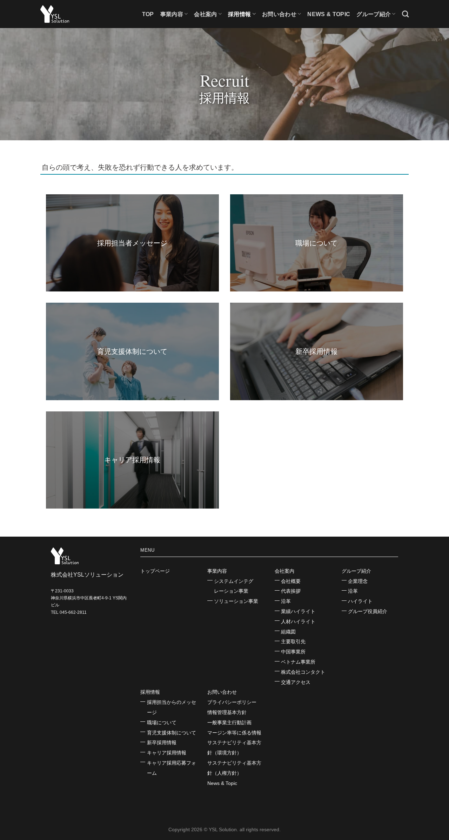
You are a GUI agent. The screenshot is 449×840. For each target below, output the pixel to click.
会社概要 (291, 581)
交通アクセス (295, 682)
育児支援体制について (171, 732)
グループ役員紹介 (367, 611)
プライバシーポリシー (231, 702)
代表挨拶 (291, 591)
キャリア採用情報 (166, 752)
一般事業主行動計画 (229, 722)
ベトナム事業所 (298, 662)
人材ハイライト (298, 621)
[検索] (405, 13)
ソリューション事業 (236, 601)
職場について (161, 722)
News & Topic (328, 14)
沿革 (286, 601)
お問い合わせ (222, 692)
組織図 (288, 631)
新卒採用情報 (161, 742)
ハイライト (360, 601)
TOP (148, 14)
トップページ (155, 571)
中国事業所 (293, 651)
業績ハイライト (298, 611)
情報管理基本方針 (227, 712)
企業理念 (358, 581)
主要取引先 (293, 641)
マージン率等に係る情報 (234, 732)
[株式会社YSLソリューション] (75, 14)
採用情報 (239, 14)
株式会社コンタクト (303, 672)
